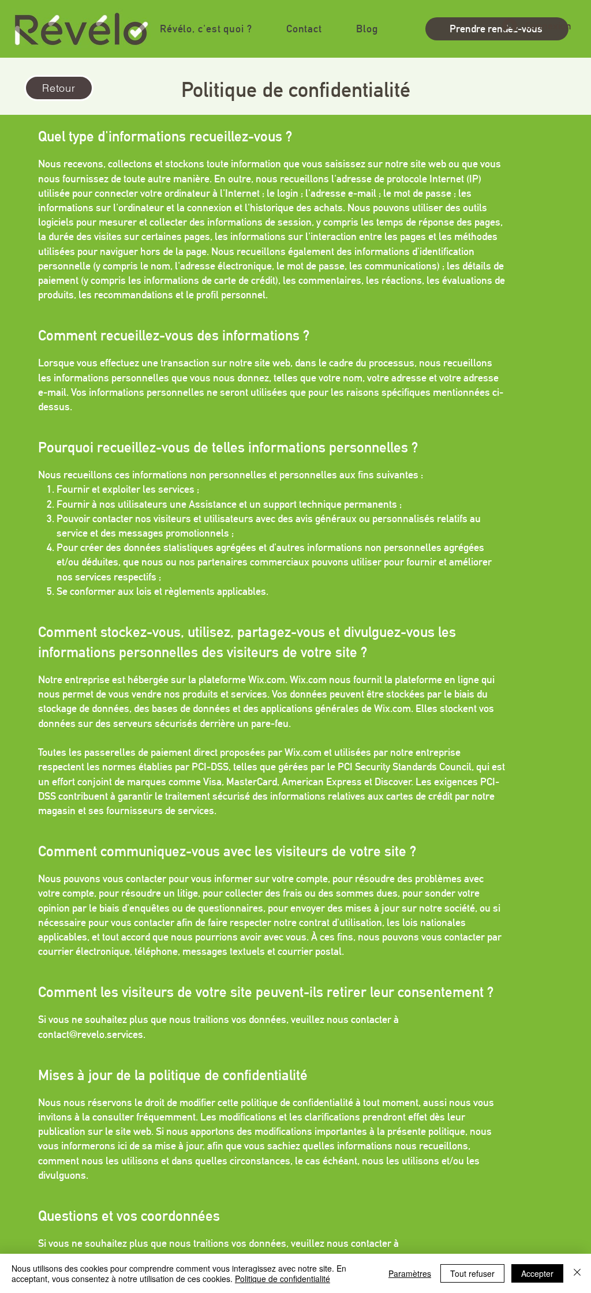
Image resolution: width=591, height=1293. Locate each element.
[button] (206, 28)
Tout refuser (472, 1273)
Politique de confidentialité (282, 1278)
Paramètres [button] (409, 1273)
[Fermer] (577, 1273)
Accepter (537, 1273)
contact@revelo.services (90, 1034)
